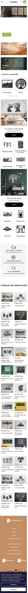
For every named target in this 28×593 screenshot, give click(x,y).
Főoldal (14, 528)
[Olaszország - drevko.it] (24, 570)
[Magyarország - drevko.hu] (4, 570)
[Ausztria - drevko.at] (20, 570)
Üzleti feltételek (14, 547)
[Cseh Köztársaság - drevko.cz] (12, 570)
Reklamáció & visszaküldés (14, 553)
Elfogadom (13, 589)
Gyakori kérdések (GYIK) (14, 544)
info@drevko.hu (16, 520)
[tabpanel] (7, 85)
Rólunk (14, 532)
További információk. (14, 581)
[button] (2, 18)
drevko (24, 560)
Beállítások (13, 584)
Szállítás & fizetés (14, 538)
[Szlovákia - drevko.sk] (8, 570)
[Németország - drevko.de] (16, 570)
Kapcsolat (14, 535)
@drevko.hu (10, 560)
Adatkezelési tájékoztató (14, 550)
